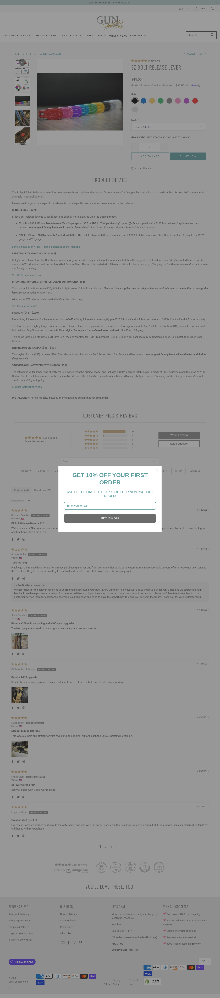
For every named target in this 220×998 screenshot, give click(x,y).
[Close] (157, 470)
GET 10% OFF (110, 518)
